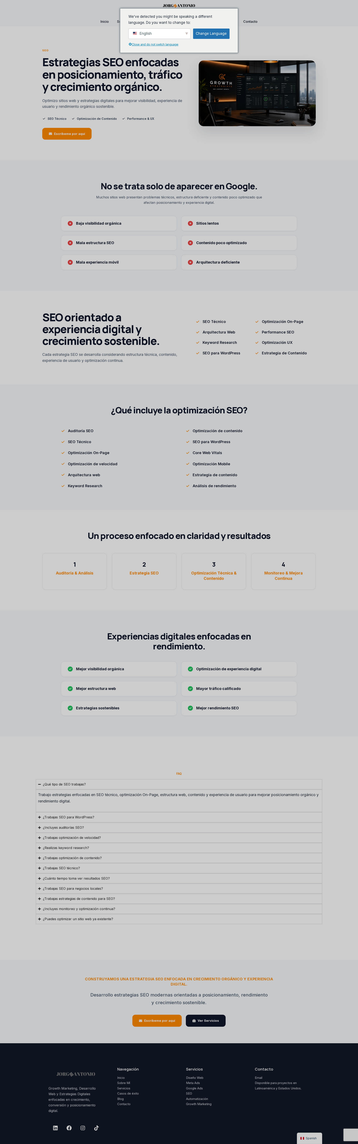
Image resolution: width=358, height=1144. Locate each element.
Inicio (104, 21)
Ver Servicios (208, 1021)
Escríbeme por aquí (69, 134)
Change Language (211, 33)
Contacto (250, 21)
